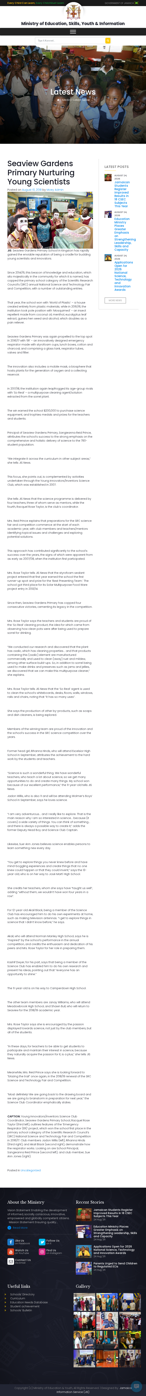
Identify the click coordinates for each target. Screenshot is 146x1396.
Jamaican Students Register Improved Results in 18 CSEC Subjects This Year (122, 194)
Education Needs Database (29, 1302)
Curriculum (17, 1298)
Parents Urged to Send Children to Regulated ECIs (115, 1265)
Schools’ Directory (22, 1294)
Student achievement (25, 1306)
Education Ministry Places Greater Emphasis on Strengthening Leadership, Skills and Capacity (125, 234)
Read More (20, 1228)
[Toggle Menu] (73, 31)
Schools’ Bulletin (21, 1310)
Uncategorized (31, 1170)
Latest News (81, 100)
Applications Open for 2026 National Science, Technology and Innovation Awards (123, 276)
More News (115, 300)
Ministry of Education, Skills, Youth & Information (73, 24)
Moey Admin (55, 190)
